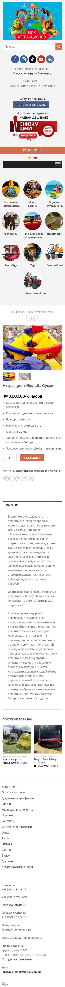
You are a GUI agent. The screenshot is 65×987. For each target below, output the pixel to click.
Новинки (7, 815)
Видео (6, 855)
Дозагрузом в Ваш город (17, 866)
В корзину (31, 457)
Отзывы (7, 844)
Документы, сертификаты (18, 798)
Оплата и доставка (13, 792)
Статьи (6, 803)
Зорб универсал (12, 759)
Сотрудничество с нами (17, 826)
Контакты (8, 821)
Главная (18, 312)
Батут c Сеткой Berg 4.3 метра (45, 761)
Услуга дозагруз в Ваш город (32, 73)
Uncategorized (41, 312)
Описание (11, 505)
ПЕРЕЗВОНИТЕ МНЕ (31, 104)
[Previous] (8, 347)
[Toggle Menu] (58, 164)
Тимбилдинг (54, 470)
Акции (6, 838)
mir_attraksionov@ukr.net (32, 113)
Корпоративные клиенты (17, 809)
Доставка (8, 861)
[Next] (57, 347)
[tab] (32, 505)
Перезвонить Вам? (14, 905)
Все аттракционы (38, 470)
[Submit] (58, 46)
